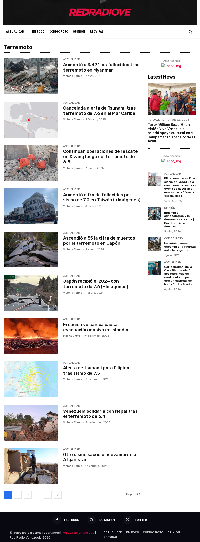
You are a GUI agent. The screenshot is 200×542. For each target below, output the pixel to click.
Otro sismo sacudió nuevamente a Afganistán (99, 457)
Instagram (107, 520)
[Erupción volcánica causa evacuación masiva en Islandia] (31, 336)
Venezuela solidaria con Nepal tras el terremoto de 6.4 (100, 414)
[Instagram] (91, 520)
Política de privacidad (78, 532)
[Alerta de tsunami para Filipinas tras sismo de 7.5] (31, 379)
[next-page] (58, 495)
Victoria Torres (72, 76)
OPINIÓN (169, 208)
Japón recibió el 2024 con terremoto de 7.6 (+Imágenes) (95, 284)
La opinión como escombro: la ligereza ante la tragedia (180, 246)
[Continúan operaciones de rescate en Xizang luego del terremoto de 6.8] (31, 163)
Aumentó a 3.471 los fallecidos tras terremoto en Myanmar (101, 67)
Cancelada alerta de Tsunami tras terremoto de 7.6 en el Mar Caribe (99, 110)
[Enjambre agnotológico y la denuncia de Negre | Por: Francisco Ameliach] (154, 213)
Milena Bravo (71, 335)
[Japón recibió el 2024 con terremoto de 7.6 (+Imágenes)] (31, 293)
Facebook (71, 520)
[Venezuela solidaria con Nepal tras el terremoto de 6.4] (31, 423)
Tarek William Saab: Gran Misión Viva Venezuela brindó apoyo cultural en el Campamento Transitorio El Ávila (171, 133)
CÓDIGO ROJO (173, 238)
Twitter (141, 520)
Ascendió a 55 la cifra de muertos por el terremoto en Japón (99, 240)
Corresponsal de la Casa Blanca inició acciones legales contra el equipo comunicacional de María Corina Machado (180, 275)
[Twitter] (127, 520)
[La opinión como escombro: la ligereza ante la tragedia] (154, 244)
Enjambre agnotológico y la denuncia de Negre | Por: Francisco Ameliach (179, 219)
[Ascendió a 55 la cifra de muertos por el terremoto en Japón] (31, 250)
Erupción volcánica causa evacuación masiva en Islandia (95, 327)
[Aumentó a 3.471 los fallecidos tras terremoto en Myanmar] (31, 76)
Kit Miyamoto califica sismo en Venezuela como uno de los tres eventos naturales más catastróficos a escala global (180, 187)
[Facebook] (57, 520)
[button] (190, 31)
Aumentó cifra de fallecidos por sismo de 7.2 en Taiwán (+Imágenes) (101, 197)
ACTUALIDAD (71, 59)
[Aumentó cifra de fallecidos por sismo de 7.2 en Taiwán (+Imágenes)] (31, 206)
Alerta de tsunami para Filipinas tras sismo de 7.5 (97, 370)
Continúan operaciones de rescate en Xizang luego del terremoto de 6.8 (100, 157)
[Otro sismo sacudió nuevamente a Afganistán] (31, 466)
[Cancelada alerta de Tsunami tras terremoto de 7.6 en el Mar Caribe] (31, 120)
